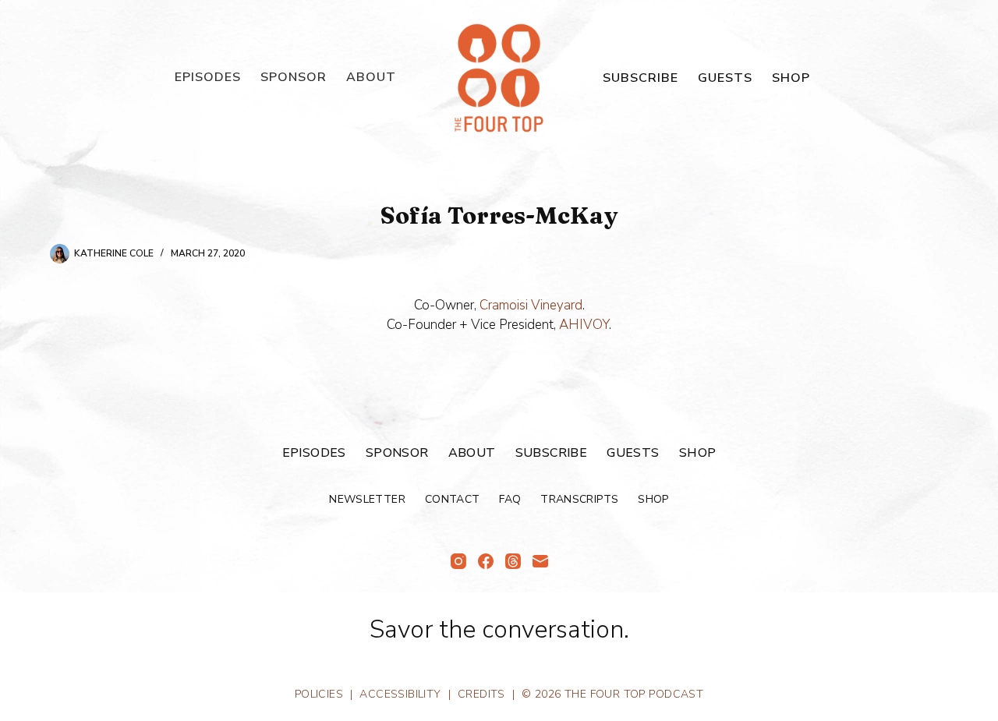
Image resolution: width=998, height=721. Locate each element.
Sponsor (293, 77)
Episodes (208, 77)
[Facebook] (486, 561)
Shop (791, 78)
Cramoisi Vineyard (531, 305)
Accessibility (400, 694)
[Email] (540, 561)
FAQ (510, 500)
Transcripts (579, 500)
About (371, 77)
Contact (452, 500)
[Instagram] (458, 561)
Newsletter (367, 500)
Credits (481, 694)
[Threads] (513, 561)
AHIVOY (584, 325)
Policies (319, 694)
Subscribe (640, 78)
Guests (725, 78)
